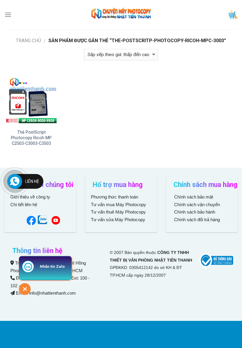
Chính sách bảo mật (193, 196)
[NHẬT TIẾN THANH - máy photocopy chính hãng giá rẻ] (121, 15)
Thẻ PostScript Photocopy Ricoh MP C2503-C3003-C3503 (31, 138)
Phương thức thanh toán (114, 196)
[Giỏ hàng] (233, 15)
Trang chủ (28, 40)
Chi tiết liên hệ (24, 204)
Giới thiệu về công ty (30, 196)
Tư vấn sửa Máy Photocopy (118, 219)
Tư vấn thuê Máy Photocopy (118, 211)
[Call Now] (14, 181)
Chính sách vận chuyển (196, 204)
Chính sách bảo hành (194, 211)
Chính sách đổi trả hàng (196, 219)
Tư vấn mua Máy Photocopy (119, 204)
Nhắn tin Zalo (52, 266)
